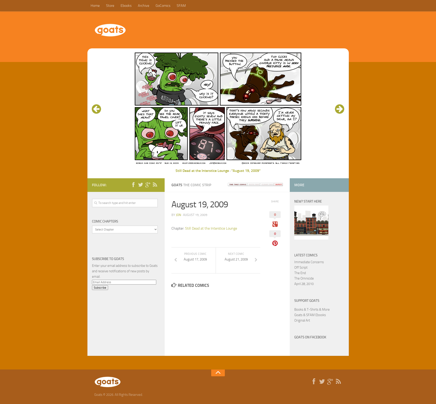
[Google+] (148, 185)
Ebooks (126, 5)
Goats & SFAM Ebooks (310, 315)
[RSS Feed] (155, 185)
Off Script (300, 267)
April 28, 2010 (304, 284)
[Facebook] (133, 185)
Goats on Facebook (310, 337)
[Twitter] (140, 185)
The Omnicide (304, 278)
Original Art (302, 320)
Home (95, 5)
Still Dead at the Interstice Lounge (202, 171)
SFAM (181, 5)
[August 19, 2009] (218, 165)
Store (110, 5)
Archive (143, 5)
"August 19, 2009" (245, 171)
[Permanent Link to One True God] (311, 238)
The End (300, 273)
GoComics (163, 5)
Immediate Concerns (309, 262)
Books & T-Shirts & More (312, 309)
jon (178, 215)
